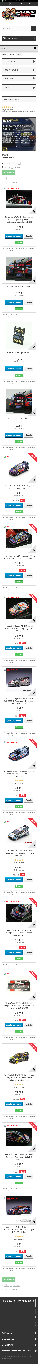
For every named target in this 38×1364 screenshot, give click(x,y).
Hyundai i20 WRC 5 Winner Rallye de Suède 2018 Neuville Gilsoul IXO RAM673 (19, 773)
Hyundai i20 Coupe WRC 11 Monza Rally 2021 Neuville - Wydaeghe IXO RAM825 (19, 628)
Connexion (32, 3)
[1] (2, 107)
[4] (8, 107)
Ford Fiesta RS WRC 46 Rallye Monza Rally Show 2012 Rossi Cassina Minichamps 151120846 (19, 1077)
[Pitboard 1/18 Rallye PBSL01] (19, 401)
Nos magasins (11, 70)
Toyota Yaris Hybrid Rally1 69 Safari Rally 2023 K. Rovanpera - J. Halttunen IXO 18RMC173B (19, 701)
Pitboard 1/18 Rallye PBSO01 (19, 286)
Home (4, 54)
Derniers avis (11, 87)
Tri (2, 163)
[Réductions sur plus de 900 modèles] (19, 1)
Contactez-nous (14, 3)
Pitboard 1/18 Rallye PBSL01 (19, 419)
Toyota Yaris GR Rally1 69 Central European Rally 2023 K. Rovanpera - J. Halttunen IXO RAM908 (19, 1005)
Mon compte (7, 1344)
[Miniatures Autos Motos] (19, 14)
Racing (12, 54)
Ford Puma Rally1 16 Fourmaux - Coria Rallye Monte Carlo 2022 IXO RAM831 (19, 557)
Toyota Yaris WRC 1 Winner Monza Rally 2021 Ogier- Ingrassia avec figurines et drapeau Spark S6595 (19, 219)
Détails (5, 149)
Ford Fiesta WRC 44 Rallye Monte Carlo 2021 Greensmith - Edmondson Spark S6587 (19, 853)
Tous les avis (18, 106)
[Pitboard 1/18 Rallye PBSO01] (19, 269)
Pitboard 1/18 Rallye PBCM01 (19, 353)
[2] (4, 107)
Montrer (4, 167)
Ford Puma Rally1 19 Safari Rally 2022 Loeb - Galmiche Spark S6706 (19, 487)
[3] (6, 107)
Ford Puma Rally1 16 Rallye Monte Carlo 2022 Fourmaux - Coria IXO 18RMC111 (19, 1157)
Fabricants (10, 78)
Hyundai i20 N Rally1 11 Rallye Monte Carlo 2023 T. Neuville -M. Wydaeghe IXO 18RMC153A (19, 1229)
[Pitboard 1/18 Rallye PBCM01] (19, 335)
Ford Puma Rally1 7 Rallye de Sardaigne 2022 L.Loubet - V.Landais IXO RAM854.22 (19, 932)
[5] (10, 107)
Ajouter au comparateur (28, 248)
